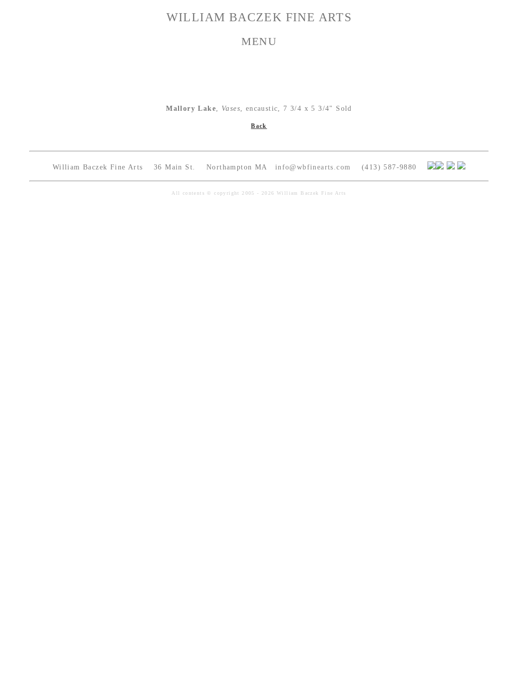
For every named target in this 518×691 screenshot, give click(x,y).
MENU (259, 41)
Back (259, 126)
